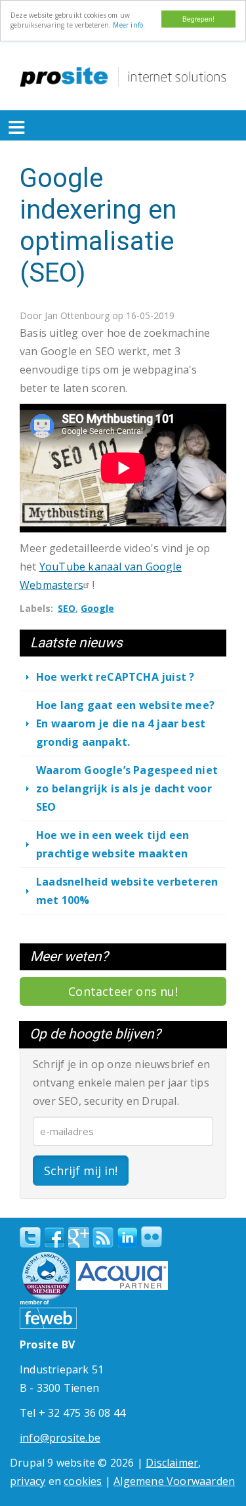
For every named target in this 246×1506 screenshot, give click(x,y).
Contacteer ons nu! (123, 991)
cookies (83, 1481)
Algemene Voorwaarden (174, 1481)
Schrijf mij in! (80, 1170)
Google (97, 608)
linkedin (127, 1238)
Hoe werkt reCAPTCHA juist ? (115, 677)
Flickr (151, 1236)
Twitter (30, 1237)
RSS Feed (102, 1237)
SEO (66, 608)
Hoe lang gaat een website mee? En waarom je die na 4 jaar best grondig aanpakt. (125, 723)
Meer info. (129, 25)
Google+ (78, 1237)
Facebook (54, 1237)
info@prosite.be (60, 1438)
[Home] (123, 77)
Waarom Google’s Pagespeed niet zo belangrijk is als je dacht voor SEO (127, 788)
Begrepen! (198, 19)
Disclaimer (172, 1462)
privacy (27, 1481)
